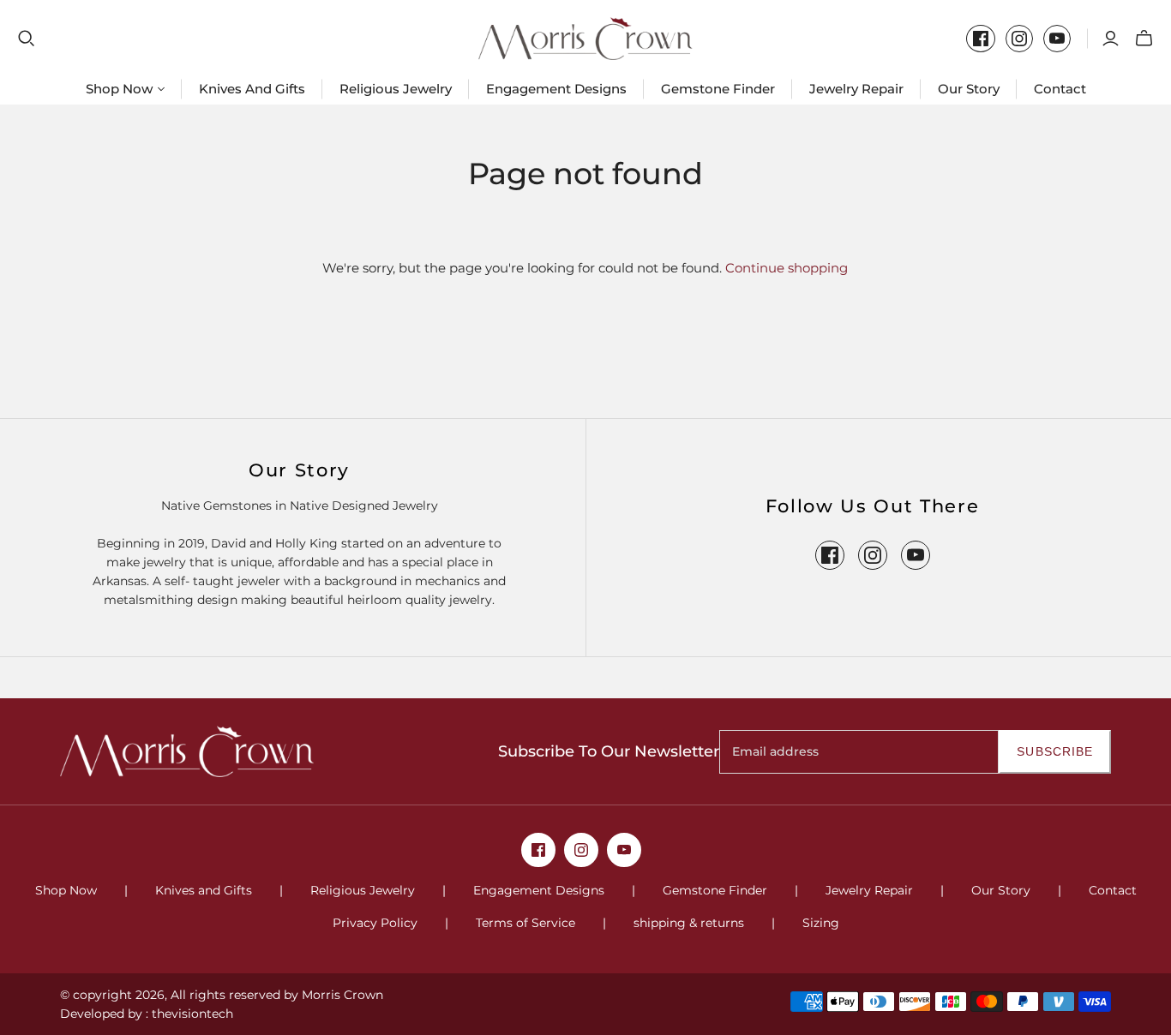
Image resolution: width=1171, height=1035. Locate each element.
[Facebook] (980, 38)
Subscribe (1055, 751)
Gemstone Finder (718, 89)
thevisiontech (192, 1013)
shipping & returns (689, 922)
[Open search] (26, 38)
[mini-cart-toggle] (1144, 38)
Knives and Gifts (252, 89)
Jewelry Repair (856, 89)
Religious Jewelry (395, 89)
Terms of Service (525, 922)
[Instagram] (1019, 38)
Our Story (969, 89)
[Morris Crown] (585, 38)
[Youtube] (1057, 38)
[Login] (1111, 38)
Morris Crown (342, 994)
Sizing (820, 922)
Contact (1060, 89)
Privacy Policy (375, 922)
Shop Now (66, 890)
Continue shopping (786, 268)
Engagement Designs (556, 89)
